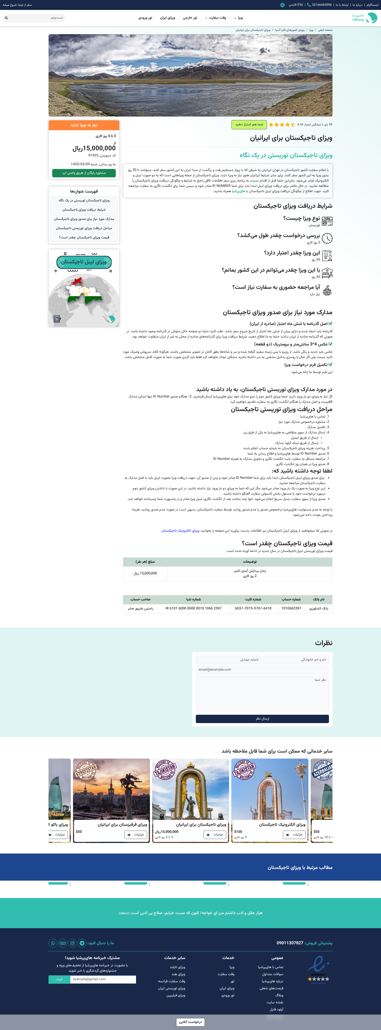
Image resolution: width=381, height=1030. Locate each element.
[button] (293, 124)
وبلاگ (279, 995)
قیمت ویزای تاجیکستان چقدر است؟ (84, 237)
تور (232, 981)
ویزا (240, 18)
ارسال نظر (262, 719)
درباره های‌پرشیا (272, 981)
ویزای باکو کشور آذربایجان (125, 825)
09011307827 (290, 943)
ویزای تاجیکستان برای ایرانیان (253, 30)
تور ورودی (145, 18)
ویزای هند (178, 974)
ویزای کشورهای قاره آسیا (289, 30)
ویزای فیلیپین (175, 995)
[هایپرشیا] (347, 18)
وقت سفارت (217, 18)
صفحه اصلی (325, 30)
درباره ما (357, 5)
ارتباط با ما (342, 5)
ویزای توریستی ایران (171, 988)
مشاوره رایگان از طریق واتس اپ (84, 173)
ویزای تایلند (177, 967)
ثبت (59, 979)
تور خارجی (190, 18)
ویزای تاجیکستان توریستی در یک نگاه (84, 200)
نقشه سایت (275, 1002)
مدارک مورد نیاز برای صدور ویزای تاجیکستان (84, 219)
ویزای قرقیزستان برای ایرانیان (201, 825)
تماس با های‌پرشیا (270, 967)
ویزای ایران (167, 18)
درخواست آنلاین (190, 1022)
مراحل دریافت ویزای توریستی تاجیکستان (84, 228)
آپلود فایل (276, 1009)
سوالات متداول (272, 974)
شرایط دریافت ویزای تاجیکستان (84, 210)
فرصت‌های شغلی (271, 988)
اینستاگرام (372, 5)
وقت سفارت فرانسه (171, 981)
